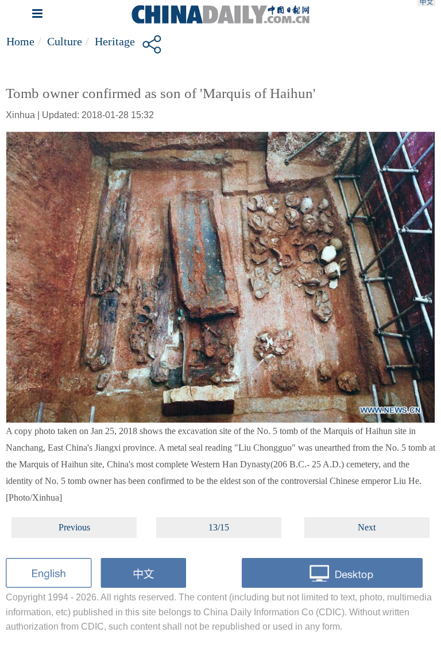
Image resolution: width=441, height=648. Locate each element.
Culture (64, 41)
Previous (74, 527)
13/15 (218, 527)
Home (20, 41)
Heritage (115, 41)
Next (367, 527)
